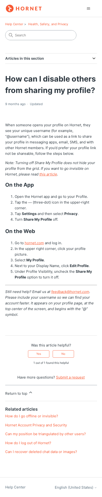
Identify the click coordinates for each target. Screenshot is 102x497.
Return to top (16, 393)
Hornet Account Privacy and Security (36, 425)
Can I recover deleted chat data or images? (41, 451)
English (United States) (74, 487)
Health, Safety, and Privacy (48, 24)
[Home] (23, 8)
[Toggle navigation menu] (88, 8)
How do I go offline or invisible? (31, 416)
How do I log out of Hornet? (28, 443)
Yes (38, 354)
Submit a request (70, 377)
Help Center (14, 24)
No (63, 354)
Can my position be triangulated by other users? (45, 434)
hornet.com (34, 243)
